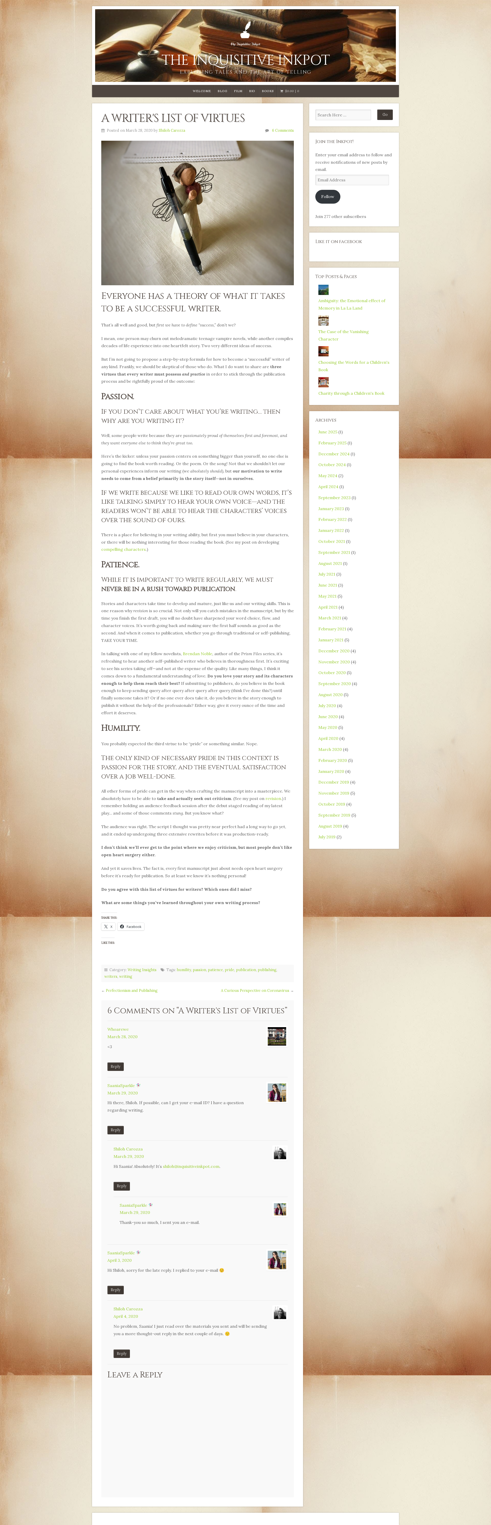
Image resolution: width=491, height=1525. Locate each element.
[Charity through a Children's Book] (323, 385)
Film (238, 91)
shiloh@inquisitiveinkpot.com (191, 1166)
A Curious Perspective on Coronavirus (255, 990)
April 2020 (328, 738)
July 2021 (326, 574)
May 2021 (327, 596)
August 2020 (330, 694)
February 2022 (332, 519)
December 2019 (333, 782)
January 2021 (330, 639)
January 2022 (331, 530)
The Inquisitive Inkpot (246, 60)
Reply (115, 1066)
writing (125, 976)
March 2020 (330, 749)
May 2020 (327, 727)
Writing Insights (142, 970)
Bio (252, 91)
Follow (327, 196)
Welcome (202, 91)
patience (215, 970)
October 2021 (331, 541)
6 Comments (283, 130)
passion (199, 970)
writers (110, 976)
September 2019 (334, 815)
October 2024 (332, 464)
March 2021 (329, 617)
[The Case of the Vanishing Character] (323, 324)
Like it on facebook (338, 242)
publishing (267, 970)
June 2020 (328, 716)
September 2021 (334, 552)
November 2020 (334, 661)
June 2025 (327, 431)
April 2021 (328, 607)
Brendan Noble (197, 653)
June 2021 (327, 585)
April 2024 (328, 486)
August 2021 (330, 563)
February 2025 (332, 442)
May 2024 (327, 475)
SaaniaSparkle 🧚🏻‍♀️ (124, 1085)
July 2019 (327, 836)
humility (184, 970)
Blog (222, 91)
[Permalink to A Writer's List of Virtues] (197, 213)
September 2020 (334, 683)
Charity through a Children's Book (351, 393)
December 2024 (334, 453)
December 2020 (334, 650)
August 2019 (330, 826)
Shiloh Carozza (172, 130)
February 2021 (332, 628)
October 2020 (332, 672)
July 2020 (327, 705)
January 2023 (331, 508)
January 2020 (331, 771)
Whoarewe (118, 1029)
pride (229, 970)
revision (273, 798)
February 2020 (332, 760)
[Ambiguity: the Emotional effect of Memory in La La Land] (323, 293)
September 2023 (334, 497)
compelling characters (123, 549)
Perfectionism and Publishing (132, 990)
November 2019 (333, 793)
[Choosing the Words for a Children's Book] (323, 354)
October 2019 (331, 804)
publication (246, 970)
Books (268, 91)
